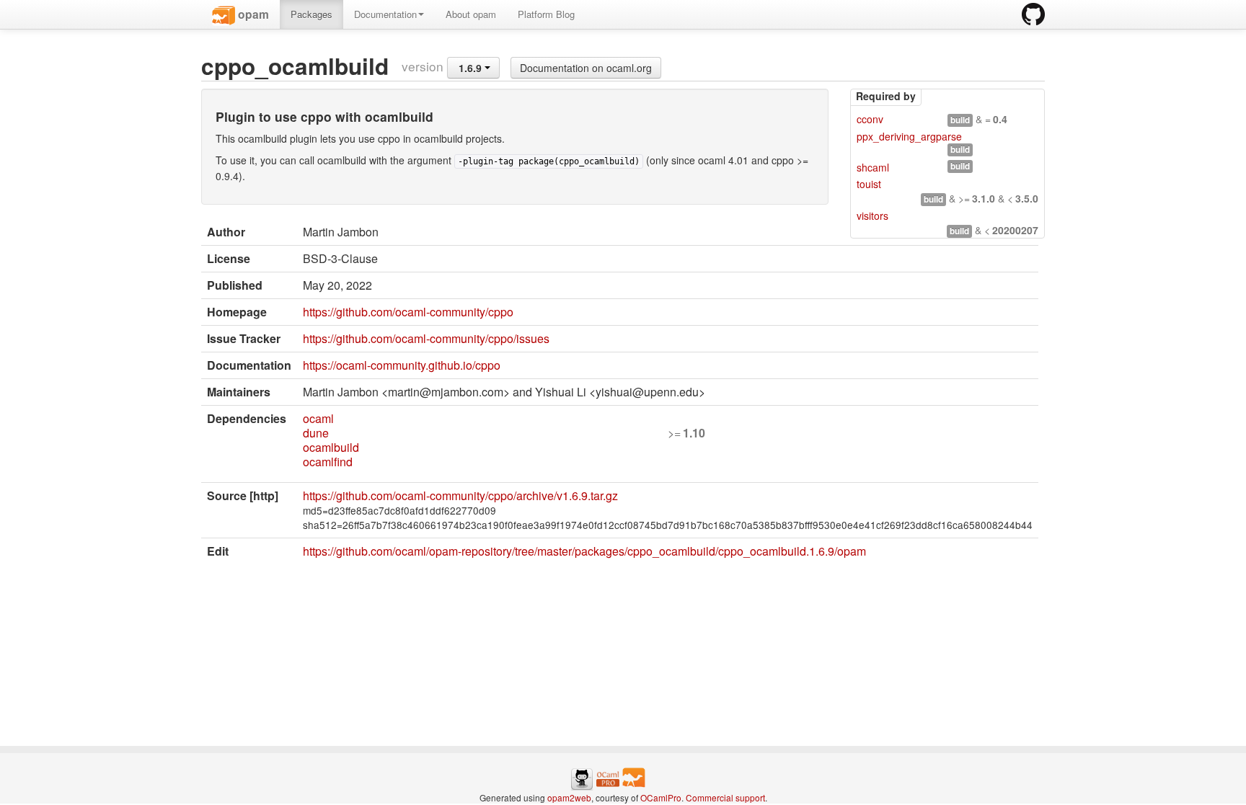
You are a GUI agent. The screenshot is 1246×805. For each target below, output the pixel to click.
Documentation (385, 14)
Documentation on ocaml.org (586, 68)
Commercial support (725, 797)
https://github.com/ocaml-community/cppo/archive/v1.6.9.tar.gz (460, 495)
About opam (471, 14)
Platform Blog (546, 14)
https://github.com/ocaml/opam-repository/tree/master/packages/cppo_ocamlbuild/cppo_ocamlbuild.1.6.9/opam (584, 551)
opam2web (569, 797)
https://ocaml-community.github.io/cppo (401, 365)
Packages (311, 14)
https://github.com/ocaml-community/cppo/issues (426, 338)
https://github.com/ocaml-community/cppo (408, 311)
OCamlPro (660, 797)
